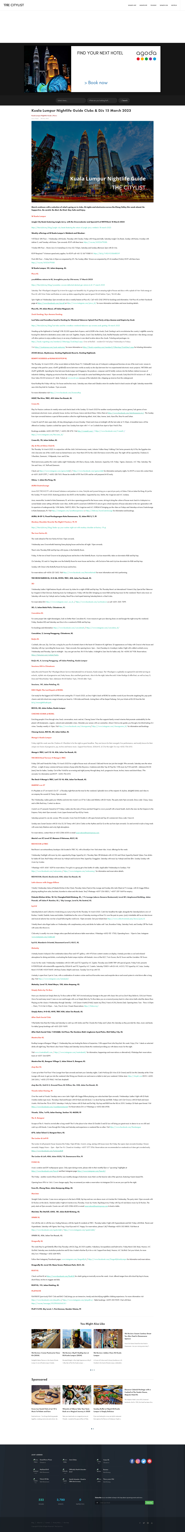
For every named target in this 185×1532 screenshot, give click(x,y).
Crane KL (106, 1462)
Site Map (66, 1525)
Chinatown (43, 1465)
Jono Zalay (73, 1462)
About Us (39, 1525)
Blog (32, 1525)
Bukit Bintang (106, 1475)
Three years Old (108, 1482)
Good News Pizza (46, 1462)
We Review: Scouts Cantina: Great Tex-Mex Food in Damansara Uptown (138, 1355)
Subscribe (149, 1505)
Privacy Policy (57, 1525)
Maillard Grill (44, 1472)
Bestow (105, 1472)
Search (124, 100)
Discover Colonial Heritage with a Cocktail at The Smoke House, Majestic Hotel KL (138, 1414)
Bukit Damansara (44, 1475)
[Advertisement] (92, 27)
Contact (47, 1525)
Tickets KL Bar (44, 1482)
